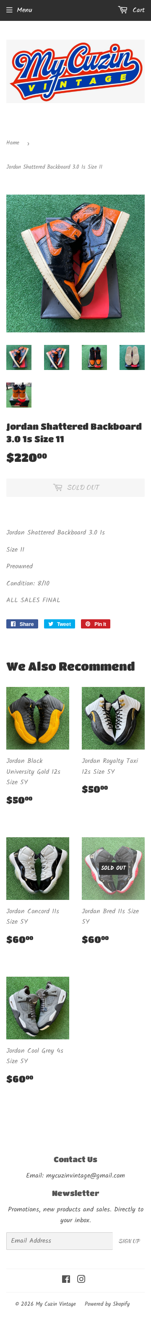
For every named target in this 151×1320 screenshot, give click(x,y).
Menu (24, 10)
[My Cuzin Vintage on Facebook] (66, 1280)
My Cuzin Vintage (56, 1304)
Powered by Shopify (107, 1304)
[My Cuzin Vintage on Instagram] (81, 1280)
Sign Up (128, 1241)
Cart (137, 10)
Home (12, 143)
